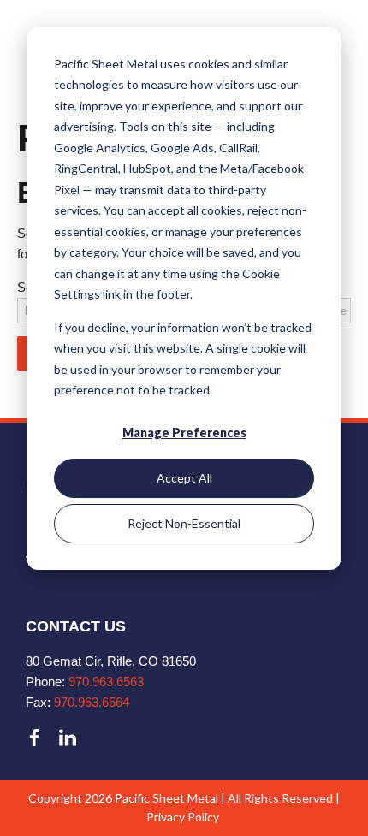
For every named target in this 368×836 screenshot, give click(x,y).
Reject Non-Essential (184, 523)
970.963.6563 (106, 681)
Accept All (184, 478)
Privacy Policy (182, 816)
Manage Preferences (184, 432)
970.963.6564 (91, 702)
